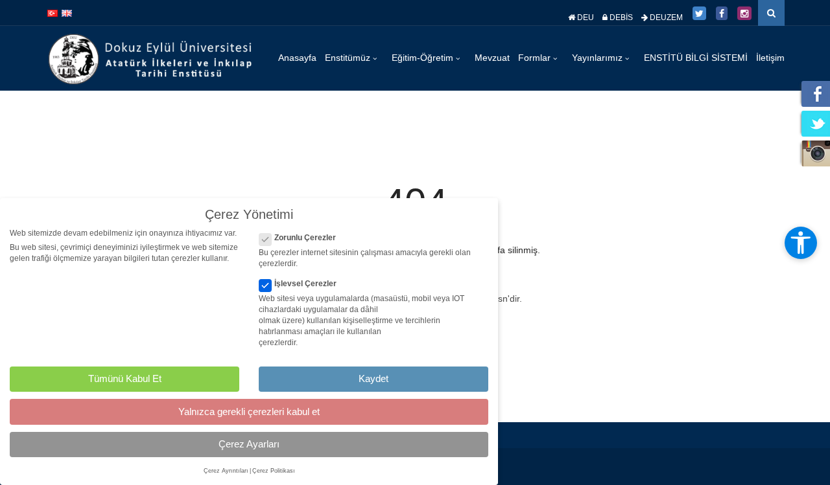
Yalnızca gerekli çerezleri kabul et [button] (249, 411)
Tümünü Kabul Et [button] (124, 378)
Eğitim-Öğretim (424, 57)
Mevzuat (492, 57)
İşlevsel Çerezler (305, 283)
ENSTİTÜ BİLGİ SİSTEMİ (696, 57)
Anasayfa (297, 57)
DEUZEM (665, 17)
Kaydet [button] (373, 378)
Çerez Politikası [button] (273, 471)
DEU (584, 17)
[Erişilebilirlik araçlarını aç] (801, 243)
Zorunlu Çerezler (305, 237)
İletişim (770, 57)
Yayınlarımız (598, 57)
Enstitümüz (349, 57)
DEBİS (620, 17)
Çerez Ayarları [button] (249, 443)
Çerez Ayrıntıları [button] (226, 471)
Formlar (535, 57)
